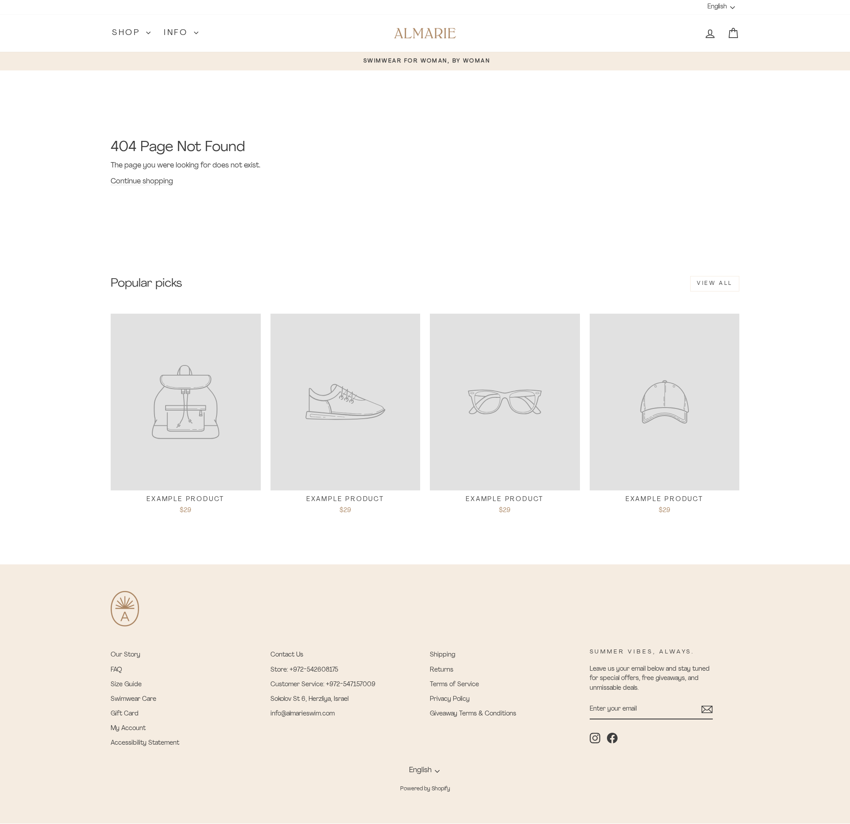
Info (178, 33)
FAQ (116, 670)
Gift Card (125, 714)
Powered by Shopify (425, 789)
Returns (441, 670)
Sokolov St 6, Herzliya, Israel (309, 699)
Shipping (442, 655)
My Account (128, 728)
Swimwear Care (133, 699)
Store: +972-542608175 (304, 670)
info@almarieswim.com (302, 714)
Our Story (125, 655)
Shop (128, 33)
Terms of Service (454, 685)
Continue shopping (142, 181)
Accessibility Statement (145, 743)
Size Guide (126, 685)
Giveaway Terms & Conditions (473, 714)
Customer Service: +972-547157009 (322, 685)
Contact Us (286, 655)
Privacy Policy (450, 699)
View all (715, 283)
